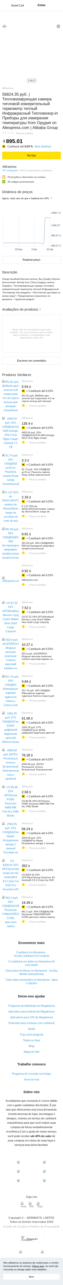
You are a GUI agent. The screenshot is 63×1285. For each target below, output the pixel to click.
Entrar (42, 5)
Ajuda (31, 1028)
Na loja (31, 155)
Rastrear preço (31, 259)
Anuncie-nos (31, 1079)
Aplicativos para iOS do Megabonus (31, 1017)
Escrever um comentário (31, 360)
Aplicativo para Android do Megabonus (31, 1011)
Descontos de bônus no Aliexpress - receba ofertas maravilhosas (31, 972)
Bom (31, 1276)
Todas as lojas (31, 1040)
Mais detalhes (43, 146)
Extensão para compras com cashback (32, 1023)
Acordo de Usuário (15, 1226)
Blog (31, 1046)
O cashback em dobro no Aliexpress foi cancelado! (31, 963)
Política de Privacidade (45, 1226)
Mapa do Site (31, 1051)
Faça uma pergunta (31, 1034)
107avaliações (10, 170)
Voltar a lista (4, 26)
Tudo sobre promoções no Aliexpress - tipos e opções (32, 981)
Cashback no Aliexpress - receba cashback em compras (31, 954)
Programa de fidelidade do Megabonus (31, 1005)
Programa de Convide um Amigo (31, 1073)
